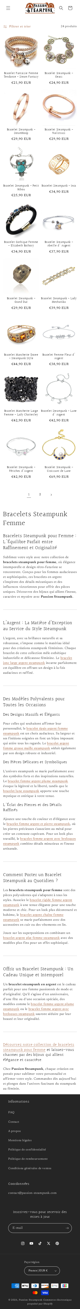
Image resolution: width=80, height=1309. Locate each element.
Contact (13, 1122)
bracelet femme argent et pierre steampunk (38, 824)
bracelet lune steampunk (21, 791)
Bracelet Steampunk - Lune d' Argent (59, 413)
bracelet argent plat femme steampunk (31, 938)
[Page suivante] (51, 494)
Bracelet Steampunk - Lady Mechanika (59, 300)
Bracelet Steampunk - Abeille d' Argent (59, 244)
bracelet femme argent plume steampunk (38, 781)
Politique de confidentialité (27, 1149)
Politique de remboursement (28, 1159)
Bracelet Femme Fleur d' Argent (58, 357)
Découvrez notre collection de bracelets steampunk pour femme (38, 1047)
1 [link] (29, 494)
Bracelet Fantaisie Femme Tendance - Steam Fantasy (21, 75)
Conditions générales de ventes (29, 1168)
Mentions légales (20, 1140)
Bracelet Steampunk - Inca (59, 186)
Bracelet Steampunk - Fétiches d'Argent (21, 469)
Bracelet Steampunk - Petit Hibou (21, 187)
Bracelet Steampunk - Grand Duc (21, 300)
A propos (14, 1131)
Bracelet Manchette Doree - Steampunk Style (21, 357)
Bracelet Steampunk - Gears (59, 75)
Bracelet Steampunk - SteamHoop (21, 131)
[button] (8, 8)
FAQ (11, 1112)
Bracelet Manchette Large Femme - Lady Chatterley (21, 413)
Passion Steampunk (30, 1300)
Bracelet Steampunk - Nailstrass (59, 131)
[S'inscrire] (67, 1228)
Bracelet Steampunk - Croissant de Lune (59, 469)
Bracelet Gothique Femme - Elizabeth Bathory (21, 244)
